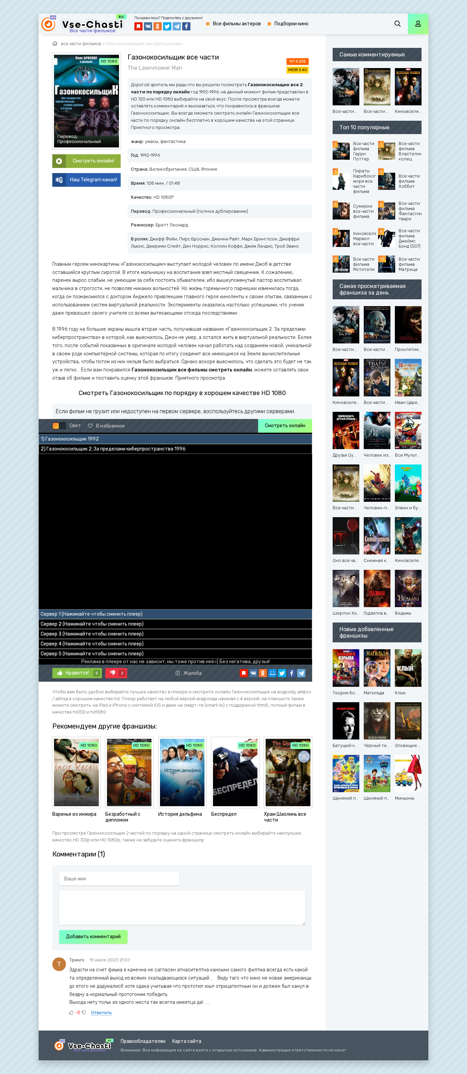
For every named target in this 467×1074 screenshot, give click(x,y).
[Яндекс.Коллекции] (244, 673)
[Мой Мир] (272, 673)
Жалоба (192, 673)
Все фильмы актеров (237, 24)
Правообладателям (143, 1041)
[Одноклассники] (263, 673)
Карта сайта (186, 1041)
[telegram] (301, 673)
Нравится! (82, 673)
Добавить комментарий (93, 937)
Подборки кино (291, 24)
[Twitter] (282, 673)
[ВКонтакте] (253, 673)
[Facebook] (292, 673)
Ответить (101, 1012)
